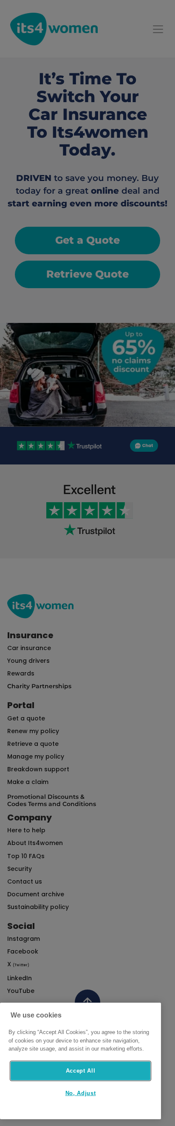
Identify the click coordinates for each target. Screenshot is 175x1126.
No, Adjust (80, 1093)
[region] (80, 1061)
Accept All (81, 1071)
